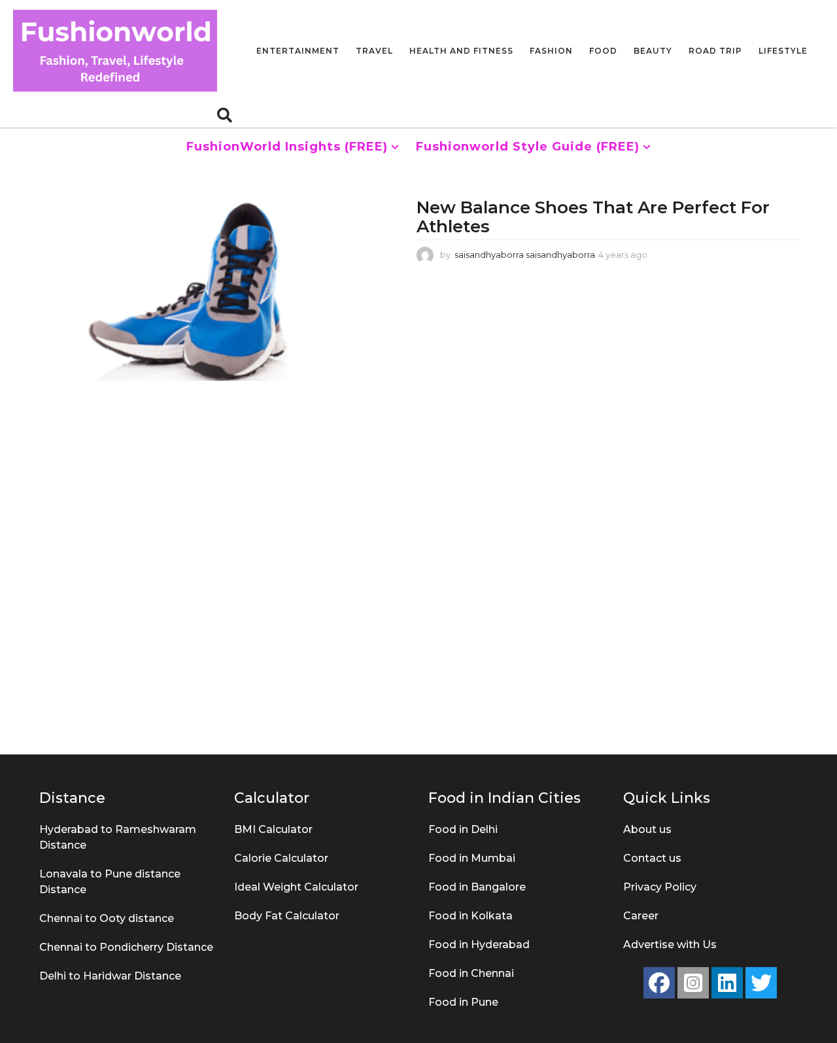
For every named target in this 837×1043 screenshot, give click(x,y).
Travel (374, 51)
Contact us (652, 858)
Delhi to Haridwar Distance (110, 976)
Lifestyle (783, 51)
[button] (224, 114)
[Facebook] (659, 983)
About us (647, 829)
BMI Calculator (273, 829)
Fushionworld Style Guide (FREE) (528, 146)
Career (640, 916)
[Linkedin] (727, 983)
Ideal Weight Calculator (296, 887)
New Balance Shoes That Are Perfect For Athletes (593, 217)
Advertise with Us (670, 944)
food (603, 51)
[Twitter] (761, 983)
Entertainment (297, 51)
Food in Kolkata (470, 916)
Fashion (551, 51)
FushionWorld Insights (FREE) (287, 146)
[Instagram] (693, 983)
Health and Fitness (461, 51)
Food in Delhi (463, 829)
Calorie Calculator (281, 858)
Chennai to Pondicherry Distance (126, 947)
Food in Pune (463, 1002)
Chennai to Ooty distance (106, 918)
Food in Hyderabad (479, 944)
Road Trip (715, 51)
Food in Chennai (471, 973)
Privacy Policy (659, 887)
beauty (653, 51)
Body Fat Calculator (286, 916)
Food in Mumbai (471, 858)
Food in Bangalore (477, 887)
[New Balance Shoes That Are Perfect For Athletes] (221, 289)
